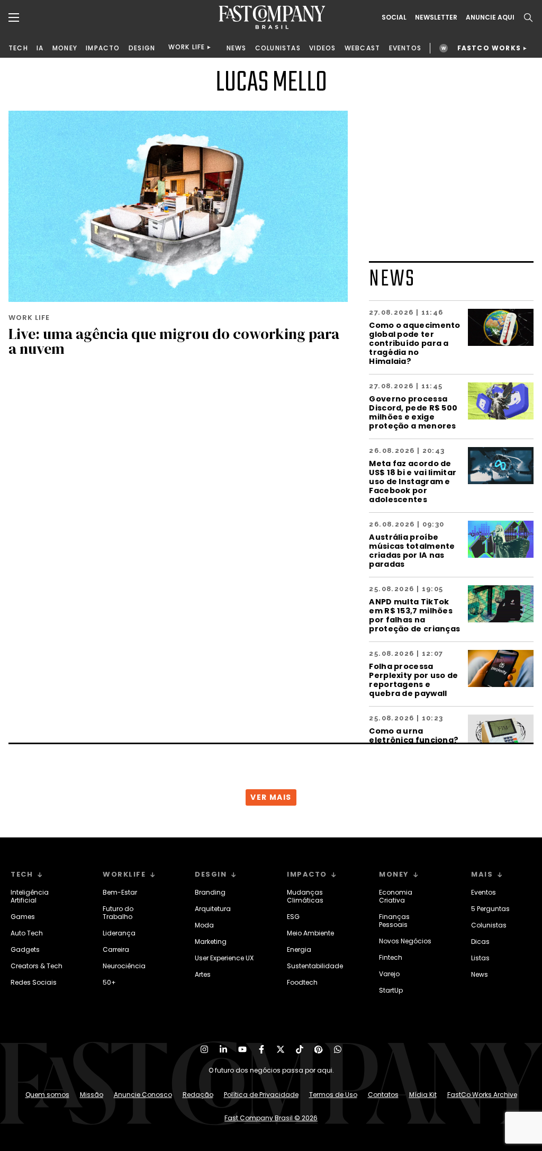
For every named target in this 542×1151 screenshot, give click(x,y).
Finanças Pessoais (394, 921)
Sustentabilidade (315, 966)
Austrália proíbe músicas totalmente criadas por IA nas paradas (412, 550)
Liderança (119, 933)
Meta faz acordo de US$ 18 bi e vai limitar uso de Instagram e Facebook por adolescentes (412, 481)
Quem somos (47, 1094)
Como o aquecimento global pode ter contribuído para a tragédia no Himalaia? (414, 343)
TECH (18, 47)
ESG (293, 917)
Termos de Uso (333, 1094)
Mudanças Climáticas (305, 896)
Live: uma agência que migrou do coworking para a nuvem (173, 341)
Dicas (480, 941)
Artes (203, 974)
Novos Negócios (405, 941)
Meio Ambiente (310, 933)
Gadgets (25, 949)
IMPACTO (103, 47)
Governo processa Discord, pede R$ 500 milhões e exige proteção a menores (413, 412)
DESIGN (142, 47)
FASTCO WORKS (489, 47)
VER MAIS (270, 797)
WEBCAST (362, 47)
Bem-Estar (120, 892)
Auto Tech (27, 933)
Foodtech (302, 982)
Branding (210, 892)
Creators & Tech (36, 966)
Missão (91, 1094)
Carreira (116, 949)
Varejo (389, 974)
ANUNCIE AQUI (490, 17)
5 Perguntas (490, 909)
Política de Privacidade (261, 1094)
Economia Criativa (395, 896)
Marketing (211, 941)
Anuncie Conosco (143, 1094)
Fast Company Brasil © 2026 (271, 1117)
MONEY (64, 47)
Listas (480, 958)
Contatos (383, 1094)
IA (40, 47)
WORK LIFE (186, 46)
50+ (109, 982)
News (479, 974)
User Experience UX (224, 958)
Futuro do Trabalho (118, 913)
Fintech (390, 957)
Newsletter (436, 17)
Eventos (483, 892)
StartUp (391, 990)
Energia (299, 949)
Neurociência (124, 966)
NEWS (237, 47)
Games (23, 917)
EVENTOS (405, 47)
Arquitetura (213, 909)
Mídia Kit (423, 1094)
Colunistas (489, 925)
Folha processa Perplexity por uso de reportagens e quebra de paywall (413, 679)
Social (394, 17)
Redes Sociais (34, 982)
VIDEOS (322, 47)
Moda (204, 925)
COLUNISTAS (278, 47)
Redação (198, 1094)
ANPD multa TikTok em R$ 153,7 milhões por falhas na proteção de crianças (414, 615)
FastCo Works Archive (482, 1094)
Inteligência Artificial (30, 896)
